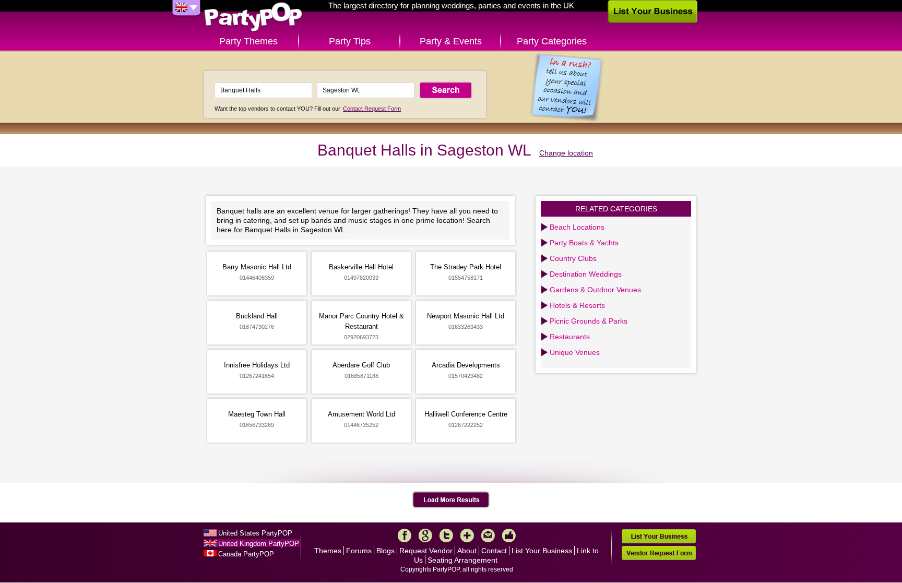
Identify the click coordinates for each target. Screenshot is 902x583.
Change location (566, 153)
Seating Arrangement (462, 560)
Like (509, 535)
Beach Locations (577, 227)
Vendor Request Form (658, 553)
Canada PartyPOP (246, 554)
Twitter (446, 535)
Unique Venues (575, 352)
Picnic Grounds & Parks (588, 321)
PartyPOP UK (253, 17)
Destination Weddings (586, 274)
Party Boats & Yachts (584, 243)
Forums (359, 550)
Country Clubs (573, 258)
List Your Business (542, 550)
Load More (451, 500)
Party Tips (350, 41)
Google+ (425, 535)
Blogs (385, 550)
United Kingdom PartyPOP (258, 544)
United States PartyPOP (255, 533)
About (467, 550)
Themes (327, 550)
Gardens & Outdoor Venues (595, 289)
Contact (494, 550)
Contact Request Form (372, 108)
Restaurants (570, 336)
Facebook (404, 535)
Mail (488, 535)
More (467, 535)
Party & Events (451, 41)
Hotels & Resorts (577, 305)
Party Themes (248, 41)
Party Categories (552, 41)
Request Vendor (426, 550)
